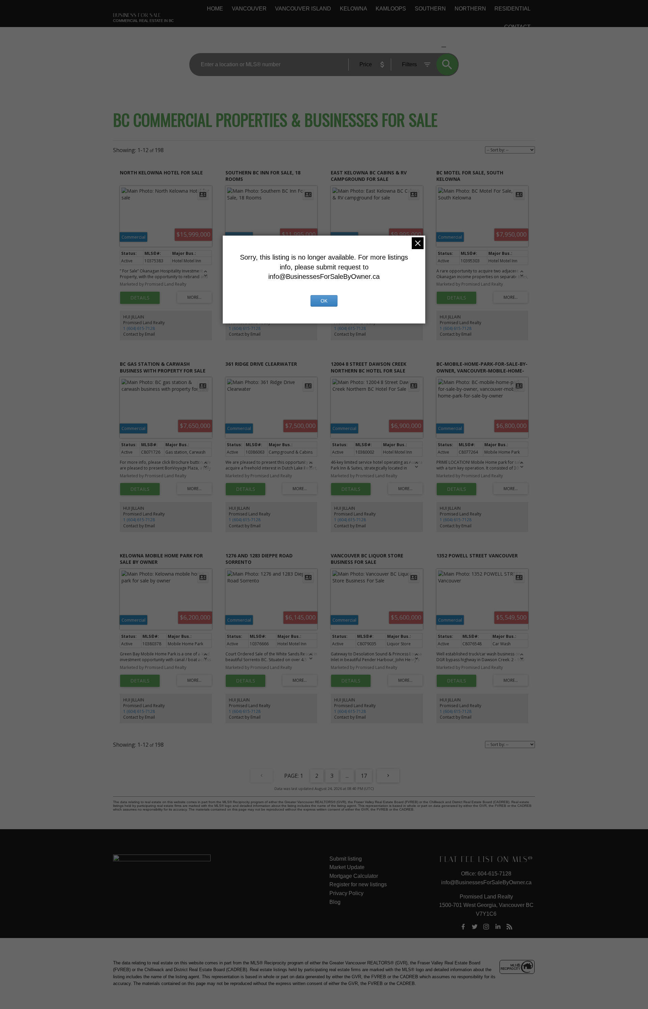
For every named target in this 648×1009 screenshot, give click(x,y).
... (347, 775)
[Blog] (509, 927)
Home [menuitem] (215, 8)
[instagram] (486, 927)
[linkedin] (498, 927)
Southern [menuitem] (430, 8)
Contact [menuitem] (517, 27)
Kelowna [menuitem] (353, 8)
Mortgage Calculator (353, 876)
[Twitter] (474, 927)
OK (324, 301)
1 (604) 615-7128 (139, 328)
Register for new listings (358, 884)
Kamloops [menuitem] (391, 8)
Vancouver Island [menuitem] (303, 8)
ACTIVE (427, 47)
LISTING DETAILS (140, 298)
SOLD (454, 47)
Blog (335, 902)
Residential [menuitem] (512, 8)
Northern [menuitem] (470, 8)
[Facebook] (463, 927)
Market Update (346, 867)
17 (364, 775)
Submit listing (345, 859)
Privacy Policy (346, 893)
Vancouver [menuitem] (249, 8)
